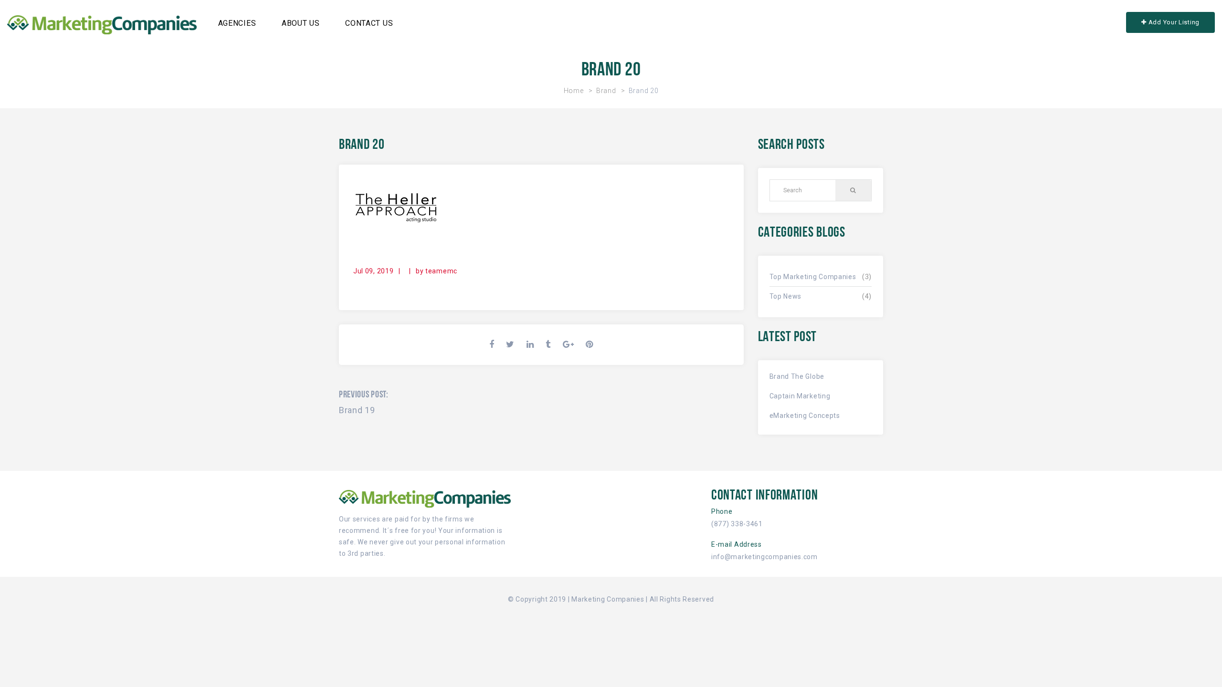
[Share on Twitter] (511, 344)
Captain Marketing (800, 396)
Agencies (237, 23)
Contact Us (369, 23)
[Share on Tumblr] (549, 344)
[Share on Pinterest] (589, 344)
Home (574, 90)
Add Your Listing (1173, 22)
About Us (301, 23)
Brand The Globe (797, 376)
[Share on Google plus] (569, 344)
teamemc (441, 271)
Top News (785, 296)
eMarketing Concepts (804, 415)
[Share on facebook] (492, 344)
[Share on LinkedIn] (531, 344)
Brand (606, 90)
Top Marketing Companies (812, 277)
